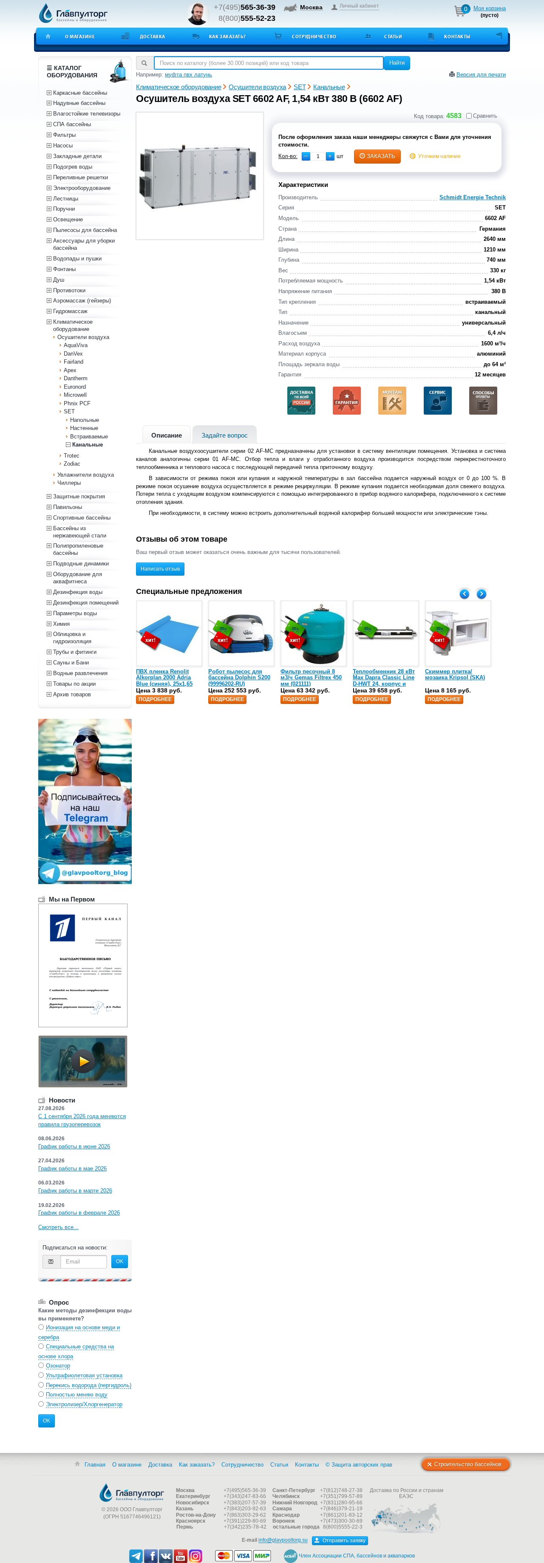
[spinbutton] (318, 156)
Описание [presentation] (166, 435)
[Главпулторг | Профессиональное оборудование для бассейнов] (73, 13)
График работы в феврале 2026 (79, 1213)
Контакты (457, 37)
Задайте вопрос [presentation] (224, 435)
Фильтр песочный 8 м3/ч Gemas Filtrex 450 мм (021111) (311, 677)
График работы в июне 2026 (74, 1146)
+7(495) (244, 7)
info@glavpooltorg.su (283, 1540)
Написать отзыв (160, 569)
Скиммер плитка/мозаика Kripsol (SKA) (455, 674)
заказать (381, 156)
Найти (397, 62)
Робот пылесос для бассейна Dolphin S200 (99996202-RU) (239, 677)
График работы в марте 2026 (75, 1190)
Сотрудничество (314, 37)
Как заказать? (227, 37)
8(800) (246, 18)
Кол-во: (288, 156)
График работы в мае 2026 (72, 1168)
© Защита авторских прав (359, 1464)
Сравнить (485, 116)
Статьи (393, 37)
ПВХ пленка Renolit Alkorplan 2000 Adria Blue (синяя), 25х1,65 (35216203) (164, 680)
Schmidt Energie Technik (472, 197)
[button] (330, 156)
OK (119, 1261)
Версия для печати (481, 74)
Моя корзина (489, 8)
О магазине (80, 37)
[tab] (166, 434)
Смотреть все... (58, 1227)
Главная (95, 1464)
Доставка (152, 37)
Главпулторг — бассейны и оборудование (131, 1492)
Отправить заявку (343, 1540)
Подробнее (155, 699)
